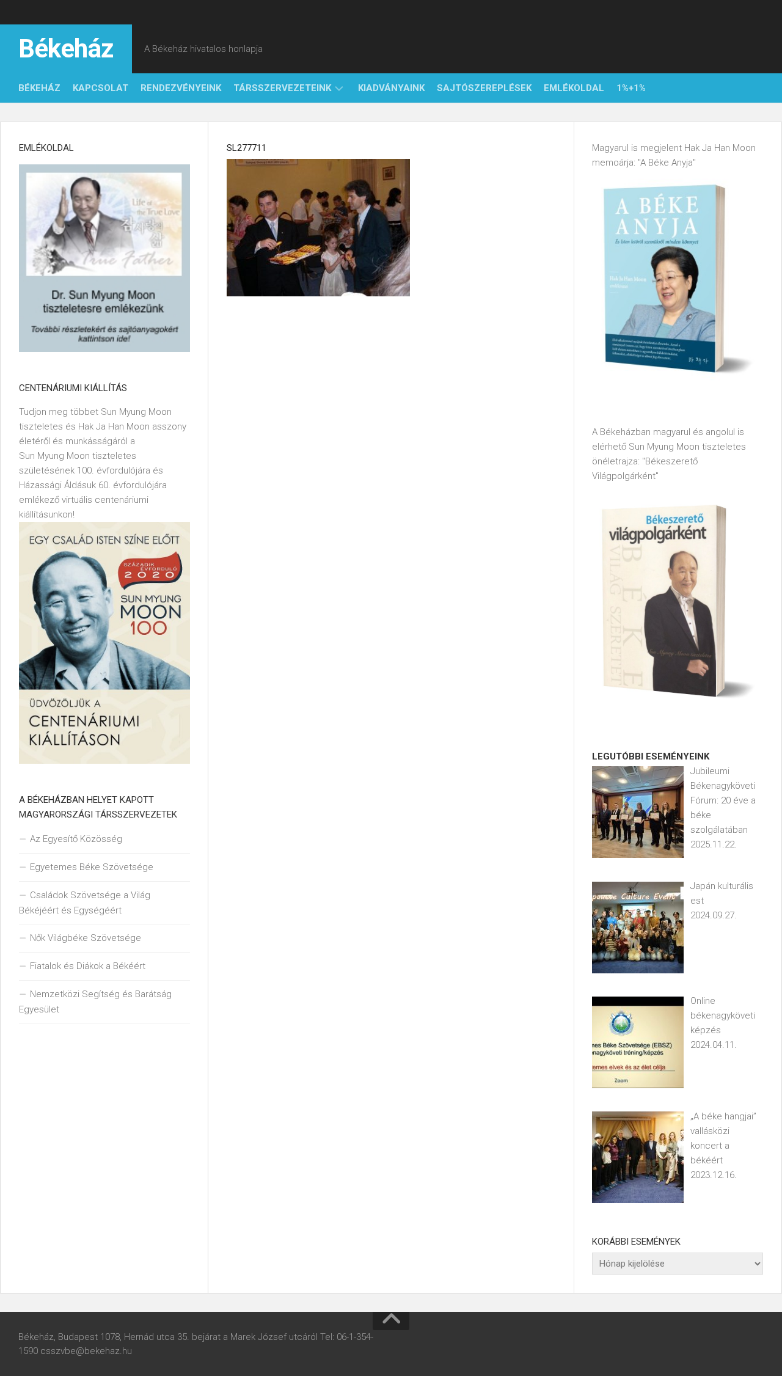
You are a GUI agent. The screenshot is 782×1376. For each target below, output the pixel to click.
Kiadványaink (391, 87)
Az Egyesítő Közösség (76, 838)
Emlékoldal (574, 87)
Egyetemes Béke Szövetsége (91, 867)
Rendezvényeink (181, 87)
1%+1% (631, 87)
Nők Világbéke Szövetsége (85, 937)
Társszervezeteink (282, 87)
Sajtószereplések (484, 87)
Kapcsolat (100, 87)
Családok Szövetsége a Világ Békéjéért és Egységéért (84, 903)
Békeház (66, 49)
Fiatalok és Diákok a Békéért (87, 966)
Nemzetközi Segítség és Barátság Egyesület (95, 1002)
